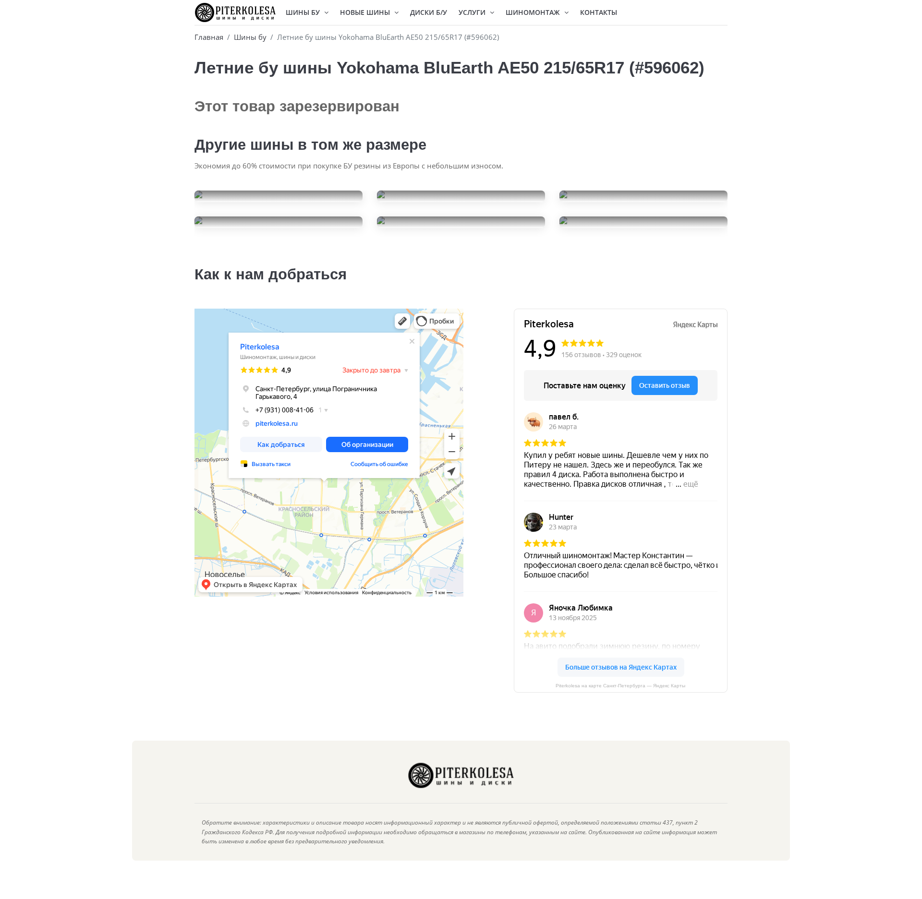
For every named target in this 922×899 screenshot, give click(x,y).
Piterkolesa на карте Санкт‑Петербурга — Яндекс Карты (620, 685)
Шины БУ (304, 12)
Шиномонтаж (534, 12)
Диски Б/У (428, 12)
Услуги (473, 12)
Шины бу (250, 37)
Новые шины (366, 12)
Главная (208, 37)
